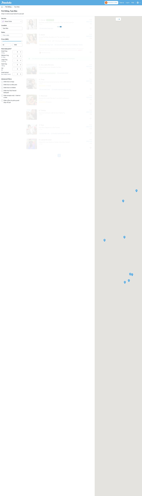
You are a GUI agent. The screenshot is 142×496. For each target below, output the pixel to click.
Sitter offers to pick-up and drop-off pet (11, 101)
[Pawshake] (6, 2)
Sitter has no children (10, 87)
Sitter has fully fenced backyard (10, 91)
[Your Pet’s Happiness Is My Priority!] (59, 129)
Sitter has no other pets (10, 84)
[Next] (62, 155)
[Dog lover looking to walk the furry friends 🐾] (59, 114)
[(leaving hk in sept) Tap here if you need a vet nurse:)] (59, 100)
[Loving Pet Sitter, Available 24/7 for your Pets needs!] (59, 43)
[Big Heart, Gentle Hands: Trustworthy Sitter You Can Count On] (59, 24)
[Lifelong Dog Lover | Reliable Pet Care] (59, 69)
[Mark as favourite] (91, 28)
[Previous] (55, 155)
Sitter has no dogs (9, 81)
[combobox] (11, 21)
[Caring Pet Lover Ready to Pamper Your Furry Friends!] (59, 143)
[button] (132, 274)
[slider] (2, 41)
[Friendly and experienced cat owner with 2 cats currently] (59, 84)
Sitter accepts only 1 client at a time (12, 96)
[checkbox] (2, 82)
